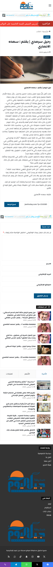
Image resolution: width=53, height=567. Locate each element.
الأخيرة (44, 374)
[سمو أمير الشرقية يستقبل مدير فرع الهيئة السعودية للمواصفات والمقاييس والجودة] (43, 407)
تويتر (49, 503)
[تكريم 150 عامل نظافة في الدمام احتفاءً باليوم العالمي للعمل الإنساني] (43, 396)
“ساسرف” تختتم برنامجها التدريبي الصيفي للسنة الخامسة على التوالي (21, 383)
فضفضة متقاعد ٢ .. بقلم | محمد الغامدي (19, 324)
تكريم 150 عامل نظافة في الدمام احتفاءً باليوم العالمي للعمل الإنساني (19, 394)
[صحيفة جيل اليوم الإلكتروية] (26, 5)
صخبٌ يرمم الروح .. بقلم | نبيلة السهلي (20, 346)
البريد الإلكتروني (44, 274)
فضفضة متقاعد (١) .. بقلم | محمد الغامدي (19, 357)
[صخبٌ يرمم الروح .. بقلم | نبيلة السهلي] (44, 349)
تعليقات (9, 374)
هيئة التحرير (47, 465)
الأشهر (27, 374)
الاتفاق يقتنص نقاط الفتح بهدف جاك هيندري (21, 431)
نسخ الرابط (11, 204)
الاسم (48, 263)
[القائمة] (50, 6)
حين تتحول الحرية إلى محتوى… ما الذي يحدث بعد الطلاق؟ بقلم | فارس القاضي (20, 337)
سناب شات (47, 511)
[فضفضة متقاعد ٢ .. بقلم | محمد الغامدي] (44, 327)
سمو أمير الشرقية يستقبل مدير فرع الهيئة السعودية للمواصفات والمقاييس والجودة (19, 406)
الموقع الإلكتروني (43, 284)
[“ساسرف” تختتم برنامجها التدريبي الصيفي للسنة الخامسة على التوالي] (43, 385)
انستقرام (47, 507)
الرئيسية (45, 31)
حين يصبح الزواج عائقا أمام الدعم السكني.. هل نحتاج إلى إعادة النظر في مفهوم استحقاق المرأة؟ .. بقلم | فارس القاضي (19, 315)
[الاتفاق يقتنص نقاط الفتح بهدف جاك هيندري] (43, 433)
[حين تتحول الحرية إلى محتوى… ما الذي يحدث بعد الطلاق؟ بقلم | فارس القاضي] (44, 338)
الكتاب (38, 31)
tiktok (48, 515)
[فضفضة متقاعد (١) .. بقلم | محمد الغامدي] (44, 360)
